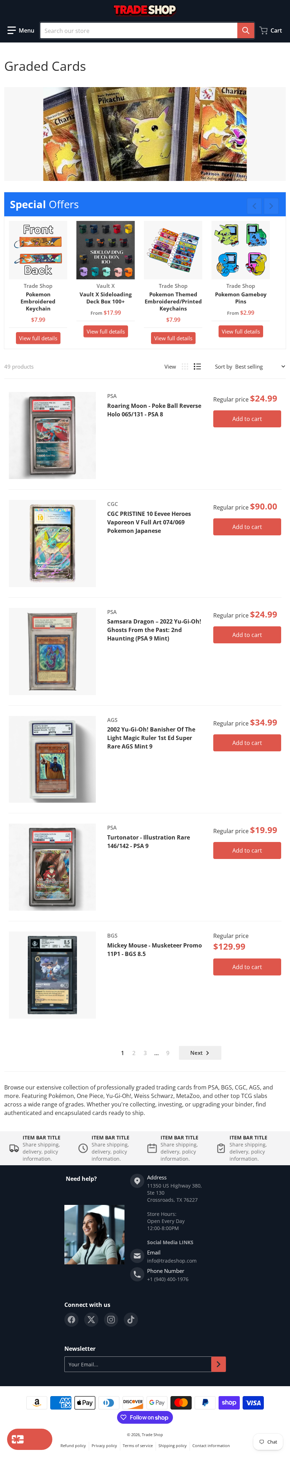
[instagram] (111, 1320)
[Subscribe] (218, 1364)
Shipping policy (172, 1445)
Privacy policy (104, 1445)
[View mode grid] (185, 366)
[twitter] (91, 1320)
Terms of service (138, 1445)
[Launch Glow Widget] (29, 1439)
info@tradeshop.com (172, 1260)
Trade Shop (152, 1434)
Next (196, 1052)
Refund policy (73, 1445)
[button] (20, 30)
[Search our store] (245, 30)
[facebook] (71, 1320)
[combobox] (147, 30)
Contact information (211, 1445)
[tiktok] (131, 1320)
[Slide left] (254, 206)
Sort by (223, 366)
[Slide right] (271, 206)
